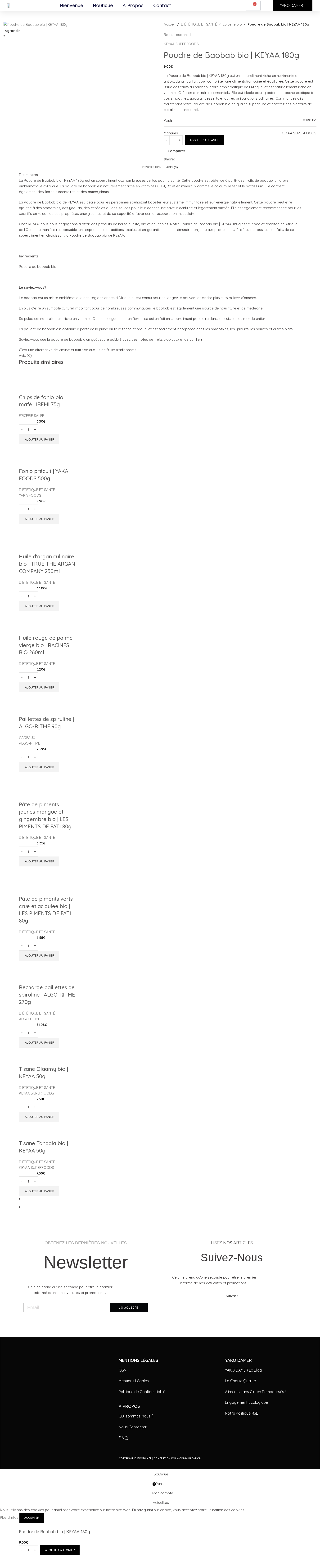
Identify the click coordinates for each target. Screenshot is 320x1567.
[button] (39, 1043)
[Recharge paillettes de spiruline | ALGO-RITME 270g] (47, 966)
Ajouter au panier (205, 140)
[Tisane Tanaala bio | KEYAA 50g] (47, 1124)
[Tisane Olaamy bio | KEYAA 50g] (46, 1050)
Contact (162, 5)
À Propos (133, 5)
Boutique (103, 5)
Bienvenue (71, 5)
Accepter (31, 1517)
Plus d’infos (9, 1517)
